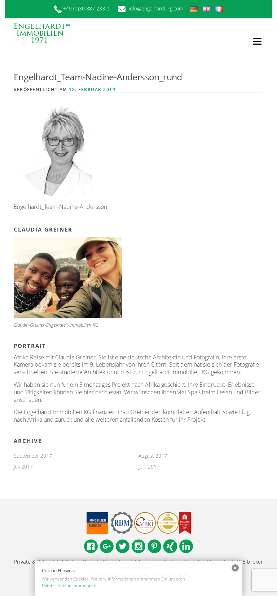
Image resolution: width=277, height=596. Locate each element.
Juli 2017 (23, 466)
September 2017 (33, 455)
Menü (257, 41)
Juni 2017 (148, 466)
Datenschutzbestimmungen (69, 585)
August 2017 (152, 455)
